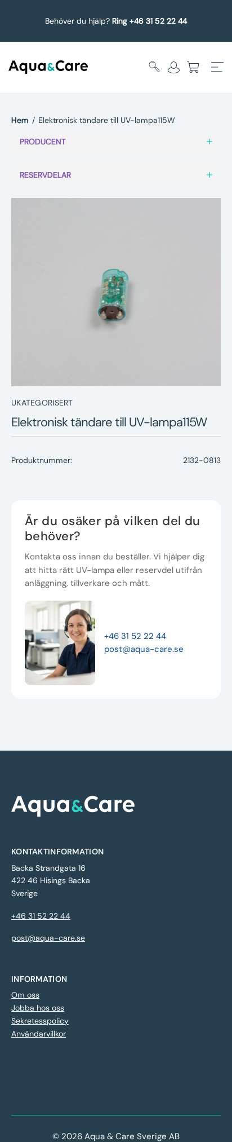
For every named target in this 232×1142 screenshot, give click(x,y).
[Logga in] (174, 67)
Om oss (25, 995)
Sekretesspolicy (40, 1021)
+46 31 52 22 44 (135, 636)
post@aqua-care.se (144, 649)
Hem (20, 120)
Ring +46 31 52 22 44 (149, 21)
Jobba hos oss (37, 1008)
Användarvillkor (38, 1034)
